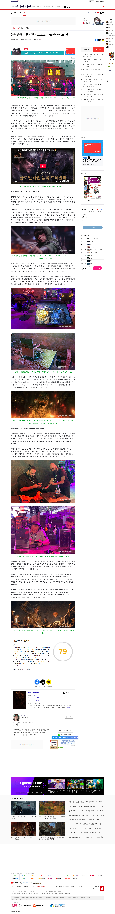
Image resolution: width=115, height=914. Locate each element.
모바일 (27, 28)
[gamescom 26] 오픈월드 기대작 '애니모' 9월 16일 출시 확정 (86, 837)
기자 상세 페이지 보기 (65, 731)
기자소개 (80, 886)
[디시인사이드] (75, 878)
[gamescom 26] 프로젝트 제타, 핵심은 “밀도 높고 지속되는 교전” (86, 811)
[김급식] (32, 878)
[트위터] (21, 882)
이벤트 (83, 137)
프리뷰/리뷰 (15, 28)
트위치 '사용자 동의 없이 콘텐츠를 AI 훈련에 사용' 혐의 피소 (93, 85)
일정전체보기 (92, 227)
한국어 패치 (111, 44)
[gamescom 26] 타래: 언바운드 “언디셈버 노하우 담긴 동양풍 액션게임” (86, 819)
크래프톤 (36, 700)
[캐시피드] (67, 878)
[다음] (32, 875)
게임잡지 (83, 173)
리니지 (92, 255)
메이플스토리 (93, 247)
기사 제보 (68, 717)
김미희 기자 (25, 717)
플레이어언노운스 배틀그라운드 (98, 249)
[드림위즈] (100, 875)
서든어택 (92, 258)
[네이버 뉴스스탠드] (38, 882)
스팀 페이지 (69, 692)
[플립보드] (58, 878)
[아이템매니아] (23, 878)
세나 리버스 (111, 30)
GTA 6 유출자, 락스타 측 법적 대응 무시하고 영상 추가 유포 (93, 90)
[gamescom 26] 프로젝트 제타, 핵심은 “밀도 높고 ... (56, 791)
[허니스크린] (41, 878)
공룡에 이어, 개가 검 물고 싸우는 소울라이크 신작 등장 (93, 100)
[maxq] (92, 875)
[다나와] (67, 875)
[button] (77, 738)
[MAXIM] (84, 875)
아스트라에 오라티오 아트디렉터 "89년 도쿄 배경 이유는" (93, 65)
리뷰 (21, 28)
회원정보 (73, 886)
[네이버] (15, 875)
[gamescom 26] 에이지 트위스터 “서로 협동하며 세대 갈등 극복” (86, 824)
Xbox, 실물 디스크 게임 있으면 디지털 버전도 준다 (85, 832)
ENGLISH (36, 39)
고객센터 (67, 886)
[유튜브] (15, 882)
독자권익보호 (50, 886)
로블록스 (92, 263)
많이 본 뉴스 (86, 49)
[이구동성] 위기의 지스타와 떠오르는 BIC (92, 70)
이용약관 (32, 886)
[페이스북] (28, 882)
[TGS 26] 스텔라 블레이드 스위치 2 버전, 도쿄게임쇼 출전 (31, 730)
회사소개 (13, 886)
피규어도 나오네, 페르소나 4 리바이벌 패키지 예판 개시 (86, 802)
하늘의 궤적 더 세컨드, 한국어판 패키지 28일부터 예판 (86, 806)
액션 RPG (36, 698)
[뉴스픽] (50, 878)
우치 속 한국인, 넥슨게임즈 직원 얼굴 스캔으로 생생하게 (93, 95)
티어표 (109, 41)
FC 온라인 (93, 241)
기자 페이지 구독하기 (67, 734)
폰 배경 (110, 47)
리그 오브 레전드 (94, 238)
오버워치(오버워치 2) (95, 252)
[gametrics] (15, 878)
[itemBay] (75, 875)
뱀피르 (109, 27)
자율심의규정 (59, 886)
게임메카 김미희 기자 (16, 39)
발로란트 (92, 244)
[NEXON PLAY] (58, 875)
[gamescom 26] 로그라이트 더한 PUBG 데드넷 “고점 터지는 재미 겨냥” (86, 815)
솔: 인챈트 (110, 22)
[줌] (50, 875)
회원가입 (97, 1)
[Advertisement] (43, 21)
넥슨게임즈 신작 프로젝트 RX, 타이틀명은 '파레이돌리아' (93, 75)
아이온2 (92, 261)
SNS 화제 (98, 49)
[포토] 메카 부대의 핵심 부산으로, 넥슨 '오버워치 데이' (93, 80)
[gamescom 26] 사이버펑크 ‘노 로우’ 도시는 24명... (94, 791)
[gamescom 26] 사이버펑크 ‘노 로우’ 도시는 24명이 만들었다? (86, 828)
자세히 (68, 707)
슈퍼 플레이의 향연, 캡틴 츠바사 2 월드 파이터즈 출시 (30, 735)
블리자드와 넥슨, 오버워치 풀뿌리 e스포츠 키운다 (93, 60)
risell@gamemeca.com (20, 725)
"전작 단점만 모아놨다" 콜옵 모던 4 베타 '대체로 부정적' (93, 55)
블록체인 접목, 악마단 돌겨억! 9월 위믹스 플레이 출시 (30, 732)
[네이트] (41, 875)
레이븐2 (110, 33)
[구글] (23, 875)
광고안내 (26, 886)
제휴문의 (19, 886)
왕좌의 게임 (111, 24)
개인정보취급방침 (41, 886)
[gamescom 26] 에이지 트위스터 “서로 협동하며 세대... (75, 791)
